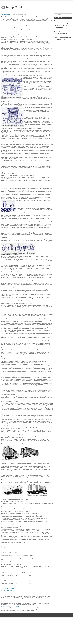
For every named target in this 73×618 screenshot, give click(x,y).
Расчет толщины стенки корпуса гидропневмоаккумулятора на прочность (16, 594)
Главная (3, 1)
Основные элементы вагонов (8, 588)
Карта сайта (20, 1)
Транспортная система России (60, 25)
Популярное (13, 1)
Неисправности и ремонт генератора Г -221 (10, 600)
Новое (8, 1)
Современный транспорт (5, 14)
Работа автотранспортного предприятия (62, 37)
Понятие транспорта (58, 27)
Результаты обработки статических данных (10, 606)
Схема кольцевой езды (7, 590)
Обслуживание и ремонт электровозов (62, 23)
